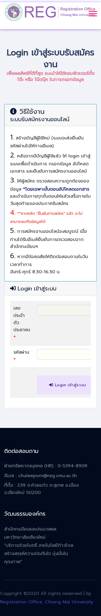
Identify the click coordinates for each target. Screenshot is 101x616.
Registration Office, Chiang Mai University (46, 602)
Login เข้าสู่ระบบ (69, 385)
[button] (92, 12)
